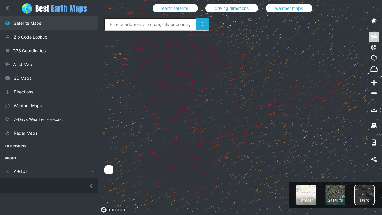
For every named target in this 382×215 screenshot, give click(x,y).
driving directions (232, 8)
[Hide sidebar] (7, 8)
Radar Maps (25, 133)
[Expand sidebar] (49, 185)
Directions (23, 91)
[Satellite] (335, 194)
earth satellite (175, 8)
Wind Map (22, 64)
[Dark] (364, 194)
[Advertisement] (210, 190)
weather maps (289, 8)
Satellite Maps (27, 23)
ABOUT (20, 171)
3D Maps (22, 78)
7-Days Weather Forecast (38, 119)
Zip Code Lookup (30, 36)
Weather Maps (27, 105)
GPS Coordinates (29, 50)
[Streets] (306, 194)
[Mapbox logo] (113, 209)
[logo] (57, 8)
